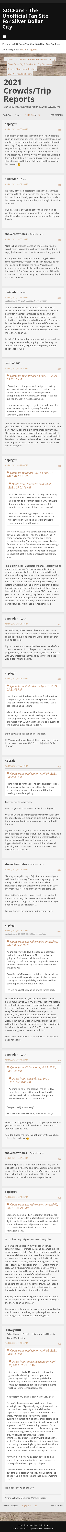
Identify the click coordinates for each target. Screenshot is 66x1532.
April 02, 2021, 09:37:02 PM (16, 1343)
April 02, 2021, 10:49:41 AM (16, 1158)
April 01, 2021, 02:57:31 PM (16, 368)
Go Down (7, 115)
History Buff (13, 1330)
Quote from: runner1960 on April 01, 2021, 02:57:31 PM (30, 474)
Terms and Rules (31, 1525)
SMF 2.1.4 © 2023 (20, 1529)
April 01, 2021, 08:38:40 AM (16, 129)
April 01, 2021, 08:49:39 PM (16, 869)
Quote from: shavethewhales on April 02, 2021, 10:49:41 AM (32, 1206)
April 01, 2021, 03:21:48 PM (16, 623)
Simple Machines (35, 1529)
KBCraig (10, 761)
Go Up (6, 1505)
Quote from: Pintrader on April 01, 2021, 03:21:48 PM (32, 687)
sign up (33, 49)
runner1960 (12, 363)
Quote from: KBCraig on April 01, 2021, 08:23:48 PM (31, 1069)
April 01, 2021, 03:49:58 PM (16, 678)
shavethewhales (16, 234)
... (36, 114)
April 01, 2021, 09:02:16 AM (16, 184)
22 (39, 114)
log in (24, 49)
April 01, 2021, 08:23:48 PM (16, 766)
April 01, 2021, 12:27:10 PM (16, 297)
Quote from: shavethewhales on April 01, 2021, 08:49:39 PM (32, 943)
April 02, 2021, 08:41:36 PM (16, 1197)
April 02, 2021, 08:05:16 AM (16, 930)
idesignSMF (48, 1529)
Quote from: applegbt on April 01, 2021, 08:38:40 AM (32, 775)
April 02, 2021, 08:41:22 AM (16, 1059)
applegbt (11, 124)
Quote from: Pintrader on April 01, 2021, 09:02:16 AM (32, 377)
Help (20, 1525)
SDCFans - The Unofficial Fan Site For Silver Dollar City (25, 18)
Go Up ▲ (44, 1525)
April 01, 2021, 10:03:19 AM (16, 239)
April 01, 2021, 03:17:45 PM (16, 465)
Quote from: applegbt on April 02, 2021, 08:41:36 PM (32, 1352)
